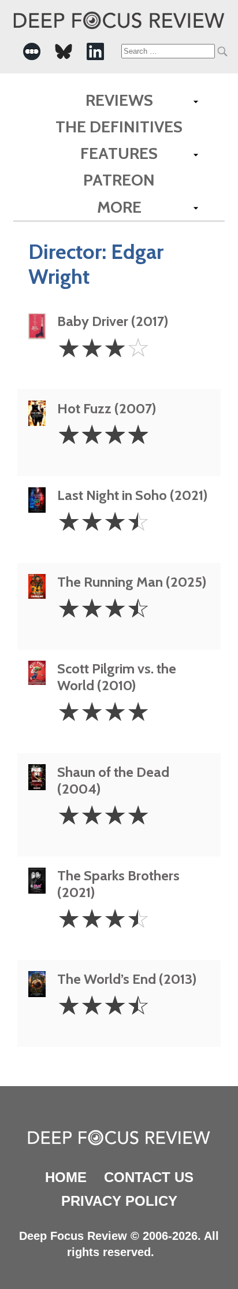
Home (66, 1177)
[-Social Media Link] (31, 51)
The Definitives (119, 126)
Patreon (119, 180)
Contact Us (149, 1177)
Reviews (119, 100)
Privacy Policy (119, 1201)
